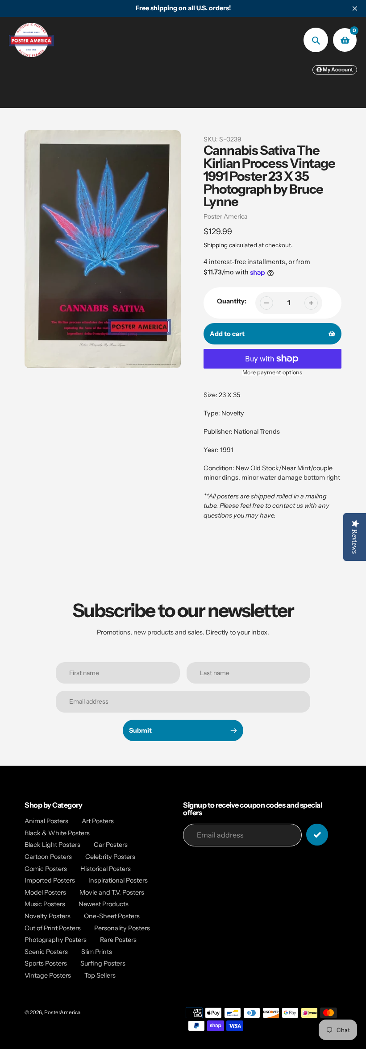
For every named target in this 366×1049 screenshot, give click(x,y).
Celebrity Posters (110, 857)
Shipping (216, 245)
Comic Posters (46, 869)
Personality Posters (122, 928)
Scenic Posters (46, 952)
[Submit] (317, 835)
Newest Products (104, 904)
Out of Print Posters (53, 928)
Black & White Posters (57, 833)
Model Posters (45, 892)
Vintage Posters (48, 975)
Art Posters (98, 821)
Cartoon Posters (48, 857)
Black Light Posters (52, 845)
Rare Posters (118, 940)
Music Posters (45, 904)
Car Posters (111, 845)
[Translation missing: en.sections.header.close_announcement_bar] (354, 8)
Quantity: (231, 301)
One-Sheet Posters (112, 916)
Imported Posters (50, 880)
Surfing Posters (102, 963)
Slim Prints (96, 952)
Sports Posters (46, 963)
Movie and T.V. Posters (111, 892)
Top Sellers (100, 975)
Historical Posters (105, 869)
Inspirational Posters (118, 880)
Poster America (225, 216)
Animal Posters (46, 821)
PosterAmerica (62, 1012)
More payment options (272, 372)
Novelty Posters (48, 916)
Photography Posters (56, 940)
